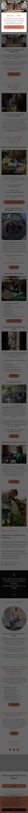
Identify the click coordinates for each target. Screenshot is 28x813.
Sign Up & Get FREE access (14, 27)
